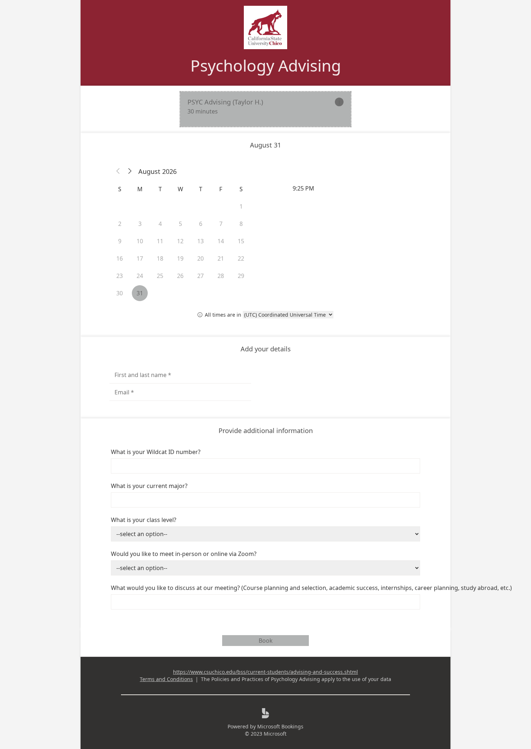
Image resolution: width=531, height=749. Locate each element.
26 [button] (180, 276)
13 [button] (200, 241)
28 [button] (220, 276)
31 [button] (140, 293)
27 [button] (200, 276)
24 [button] (140, 276)
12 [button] (180, 241)
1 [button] (241, 206)
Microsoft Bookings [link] (280, 726)
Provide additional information (266, 430)
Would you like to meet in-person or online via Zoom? (183, 554)
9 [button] (119, 241)
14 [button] (220, 241)
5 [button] (180, 224)
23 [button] (119, 276)
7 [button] (221, 224)
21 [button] (220, 258)
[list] (265, 109)
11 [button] (160, 241)
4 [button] (160, 224)
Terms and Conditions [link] (166, 679)
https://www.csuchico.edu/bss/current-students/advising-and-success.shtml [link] (265, 671)
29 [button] (241, 276)
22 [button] (241, 258)
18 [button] (160, 258)
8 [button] (241, 224)
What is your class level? (143, 520)
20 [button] (200, 258)
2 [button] (119, 224)
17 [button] (140, 258)
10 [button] (140, 241)
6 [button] (200, 224)
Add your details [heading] (266, 348)
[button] (118, 171)
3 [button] (140, 224)
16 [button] (119, 258)
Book (266, 641)
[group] (351, 188)
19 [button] (180, 258)
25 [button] (160, 276)
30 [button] (119, 293)
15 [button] (241, 241)
